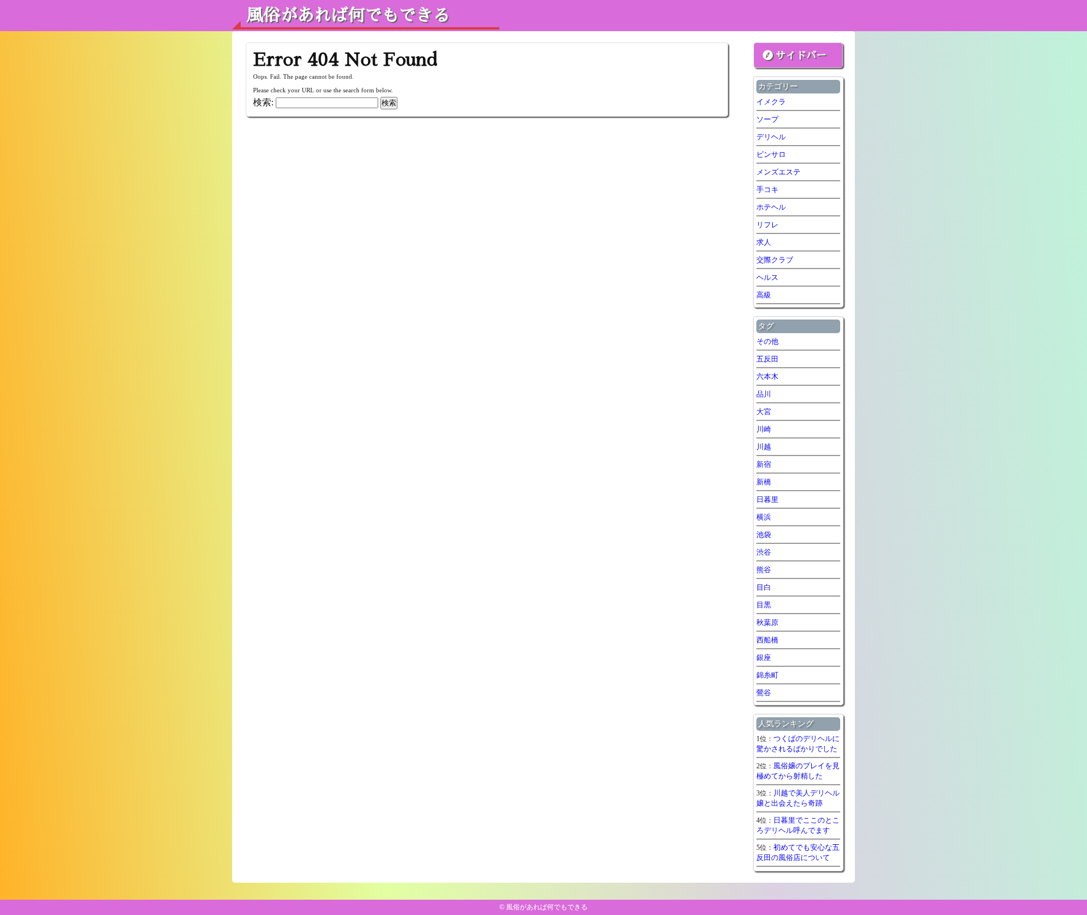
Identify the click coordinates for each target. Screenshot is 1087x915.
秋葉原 (767, 622)
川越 (763, 446)
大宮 (763, 411)
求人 (763, 242)
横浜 (763, 517)
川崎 (763, 429)
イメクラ (771, 101)
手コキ (767, 189)
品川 (763, 394)
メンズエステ (778, 172)
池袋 (763, 534)
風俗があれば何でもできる (348, 15)
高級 (763, 295)
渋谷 (763, 552)
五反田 (767, 359)
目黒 (763, 605)
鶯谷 (763, 692)
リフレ (767, 224)
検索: (263, 102)
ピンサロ (771, 154)
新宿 (763, 464)
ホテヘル (771, 207)
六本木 (767, 376)
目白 (763, 587)
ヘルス (767, 277)
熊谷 (763, 569)
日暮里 (767, 499)
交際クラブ (774, 260)
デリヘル (771, 137)
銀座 (763, 657)
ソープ (767, 119)
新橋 (763, 482)
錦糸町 (767, 675)
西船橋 (767, 640)
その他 (767, 341)
